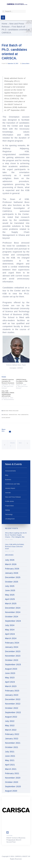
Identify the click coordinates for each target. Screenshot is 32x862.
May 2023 (10, 677)
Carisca (5, 414)
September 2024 (13, 621)
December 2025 (12, 577)
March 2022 (10, 730)
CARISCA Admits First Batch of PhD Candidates (21, 381)
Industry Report (10, 488)
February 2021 (12, 773)
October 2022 (11, 708)
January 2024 (11, 647)
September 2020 (13, 786)
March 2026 (10, 564)
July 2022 (9, 721)
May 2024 (10, 630)
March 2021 (10, 769)
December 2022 (12, 699)
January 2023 (11, 695)
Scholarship (6, 417)
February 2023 (12, 691)
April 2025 (10, 599)
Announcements (10, 471)
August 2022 (11, 717)
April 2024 (10, 634)
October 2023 (11, 660)
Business (8, 479)
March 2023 (10, 686)
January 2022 (11, 738)
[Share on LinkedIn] (17, 429)
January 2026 (11, 573)
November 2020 (12, 778)
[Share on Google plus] (23, 429)
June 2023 (10, 673)
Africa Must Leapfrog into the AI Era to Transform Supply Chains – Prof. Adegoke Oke (16, 535)
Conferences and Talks (12, 484)
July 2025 (9, 586)
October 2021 (11, 747)
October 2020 (11, 782)
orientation (13, 414)
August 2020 (11, 791)
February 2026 (12, 569)
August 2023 (11, 669)
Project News (9, 506)
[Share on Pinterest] (27, 429)
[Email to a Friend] (10, 432)
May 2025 (10, 595)
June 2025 (10, 590)
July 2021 (9, 752)
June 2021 (10, 756)
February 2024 (12, 643)
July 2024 (9, 625)
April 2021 (10, 765)
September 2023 (13, 664)
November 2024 (12, 612)
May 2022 (10, 725)
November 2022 (12, 704)
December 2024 (12, 608)
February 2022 (12, 734)
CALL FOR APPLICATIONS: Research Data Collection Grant (14, 546)
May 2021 (10, 760)
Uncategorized (10, 519)
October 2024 (11, 616)
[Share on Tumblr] (20, 429)
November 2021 (12, 743)
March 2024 (10, 638)
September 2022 (13, 712)
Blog (6, 475)
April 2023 (10, 682)
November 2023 (12, 656)
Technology (8, 514)
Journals (8, 492)
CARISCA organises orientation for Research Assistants (8, 381)
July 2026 (9, 560)
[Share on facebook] (10, 429)
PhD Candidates (23, 414)
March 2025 (10, 603)
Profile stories (9, 501)
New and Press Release (11, 410)
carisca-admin (25, 63)
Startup (7, 510)
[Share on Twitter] (13, 429)
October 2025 (11, 582)
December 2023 (12, 651)
